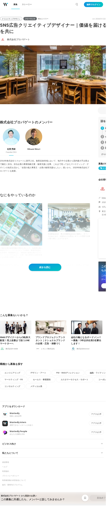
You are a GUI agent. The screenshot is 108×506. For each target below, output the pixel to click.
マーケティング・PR (13, 379)
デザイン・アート (38, 372)
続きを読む (45, 267)
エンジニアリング (12, 372)
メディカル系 (36, 386)
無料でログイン (93, 4)
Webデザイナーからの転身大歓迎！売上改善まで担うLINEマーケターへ (15, 340)
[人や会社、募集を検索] (77, 4)
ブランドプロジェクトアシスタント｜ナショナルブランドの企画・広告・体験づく (50, 340)
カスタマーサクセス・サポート (74, 379)
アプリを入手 (96, 414)
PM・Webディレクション (68, 372)
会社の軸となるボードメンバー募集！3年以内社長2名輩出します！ (86, 340)
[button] (54, 406)
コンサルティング (12, 386)
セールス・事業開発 (42, 379)
